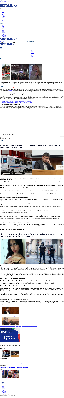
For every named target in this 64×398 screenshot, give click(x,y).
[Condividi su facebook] (0, 140)
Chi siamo (3, 30)
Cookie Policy (4, 35)
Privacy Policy (4, 36)
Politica (3, 12)
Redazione (3, 31)
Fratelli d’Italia (10, 90)
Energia (32, 55)
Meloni (3, 26)
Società (3, 15)
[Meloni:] (10, 324)
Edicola (1, 1)
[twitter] (2, 0)
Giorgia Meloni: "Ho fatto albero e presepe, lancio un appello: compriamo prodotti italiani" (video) (16, 101)
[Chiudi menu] (0, 8)
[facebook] (0, 0)
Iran (2, 25)
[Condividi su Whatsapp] (3, 140)
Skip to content (2, 41)
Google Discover (10, 87)
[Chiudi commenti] (0, 137)
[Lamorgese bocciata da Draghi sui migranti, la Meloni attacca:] (10, 314)
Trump (3, 27)
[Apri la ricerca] (0, 58)
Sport (2, 18)
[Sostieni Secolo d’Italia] (10, 342)
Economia (3, 16)
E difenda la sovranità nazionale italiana (47, 109)
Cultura (3, 17)
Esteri (3, 13)
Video (3, 14)
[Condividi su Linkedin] (1, 140)
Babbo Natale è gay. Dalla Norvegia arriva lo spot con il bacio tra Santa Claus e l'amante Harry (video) (17, 102)
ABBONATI (4, 1)
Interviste (3, 19)
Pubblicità (3, 34)
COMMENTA (62, 136)
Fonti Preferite (16, 87)
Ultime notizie (4, 33)
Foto (2, 20)
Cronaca (32, 50)
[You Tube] (1, 0)
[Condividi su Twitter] (4, 140)
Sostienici (3, 32)
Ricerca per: (2, 42)
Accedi (7, 1)
